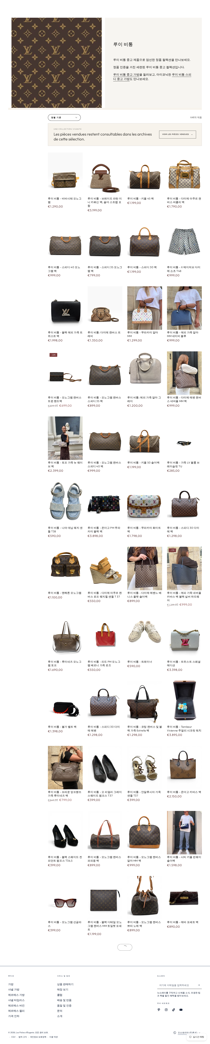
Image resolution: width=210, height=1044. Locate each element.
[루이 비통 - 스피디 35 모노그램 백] (105, 243)
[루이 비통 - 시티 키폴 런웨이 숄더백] (184, 832)
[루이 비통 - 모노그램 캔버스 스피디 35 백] (105, 373)
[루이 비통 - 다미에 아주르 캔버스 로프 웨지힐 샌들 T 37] (105, 568)
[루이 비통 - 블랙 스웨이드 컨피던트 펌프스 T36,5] (65, 832)
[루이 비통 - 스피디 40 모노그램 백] (65, 243)
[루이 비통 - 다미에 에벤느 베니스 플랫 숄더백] (144, 568)
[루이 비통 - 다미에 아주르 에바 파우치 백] (184, 966)
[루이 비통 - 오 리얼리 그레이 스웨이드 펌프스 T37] (105, 767)
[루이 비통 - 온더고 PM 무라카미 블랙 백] (105, 503)
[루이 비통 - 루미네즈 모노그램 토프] (65, 637)
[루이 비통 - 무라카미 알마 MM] (144, 308)
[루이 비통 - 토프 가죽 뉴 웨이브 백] (65, 438)
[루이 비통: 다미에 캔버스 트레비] (105, 308)
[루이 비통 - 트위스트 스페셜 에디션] (184, 637)
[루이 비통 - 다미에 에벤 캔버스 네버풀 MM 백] (184, 373)
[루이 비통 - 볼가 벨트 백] (65, 702)
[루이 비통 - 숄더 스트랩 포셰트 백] (65, 966)
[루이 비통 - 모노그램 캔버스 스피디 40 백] (105, 438)
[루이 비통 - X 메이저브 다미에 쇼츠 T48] (184, 243)
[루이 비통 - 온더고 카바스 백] (184, 767)
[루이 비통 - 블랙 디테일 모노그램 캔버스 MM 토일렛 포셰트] (105, 897)
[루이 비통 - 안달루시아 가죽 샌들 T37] (144, 767)
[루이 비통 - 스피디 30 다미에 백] (184, 503)
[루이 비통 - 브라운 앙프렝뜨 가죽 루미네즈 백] (65, 767)
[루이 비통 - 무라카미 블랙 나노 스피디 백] (105, 966)
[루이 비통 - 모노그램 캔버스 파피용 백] (105, 832)
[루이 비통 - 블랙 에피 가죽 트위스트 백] (65, 308)
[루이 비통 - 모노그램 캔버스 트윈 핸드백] (65, 373)
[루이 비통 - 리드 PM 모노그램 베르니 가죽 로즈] (105, 637)
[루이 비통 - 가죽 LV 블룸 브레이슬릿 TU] (184, 438)
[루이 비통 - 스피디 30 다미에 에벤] (105, 702)
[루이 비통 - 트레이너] (144, 637)
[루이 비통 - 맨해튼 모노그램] (65, 568)
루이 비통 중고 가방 (126, 75)
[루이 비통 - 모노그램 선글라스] (65, 897)
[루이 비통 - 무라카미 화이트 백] (144, 503)
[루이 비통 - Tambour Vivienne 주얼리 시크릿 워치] (184, 702)
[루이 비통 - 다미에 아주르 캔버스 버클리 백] (184, 174)
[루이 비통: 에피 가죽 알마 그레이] (144, 373)
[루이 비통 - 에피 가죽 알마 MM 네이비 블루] (184, 308)
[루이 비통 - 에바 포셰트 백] (184, 897)
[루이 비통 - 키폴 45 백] (144, 174)
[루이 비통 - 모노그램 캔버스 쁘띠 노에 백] (144, 897)
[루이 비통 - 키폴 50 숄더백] (144, 438)
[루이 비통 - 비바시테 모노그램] (65, 174)
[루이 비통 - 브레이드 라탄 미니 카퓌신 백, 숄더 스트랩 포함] (105, 174)
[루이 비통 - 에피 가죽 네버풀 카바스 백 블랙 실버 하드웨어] (184, 568)
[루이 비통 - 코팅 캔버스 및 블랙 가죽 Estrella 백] (144, 702)
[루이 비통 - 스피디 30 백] (144, 243)
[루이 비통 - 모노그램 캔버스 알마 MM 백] (144, 832)
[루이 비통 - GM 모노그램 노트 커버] (144, 966)
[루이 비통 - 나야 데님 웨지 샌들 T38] (65, 503)
